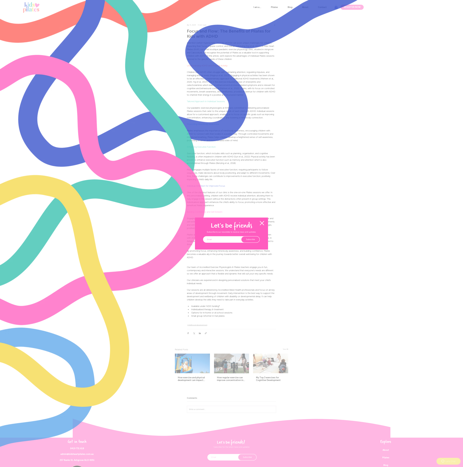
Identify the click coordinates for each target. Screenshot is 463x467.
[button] (262, 223)
